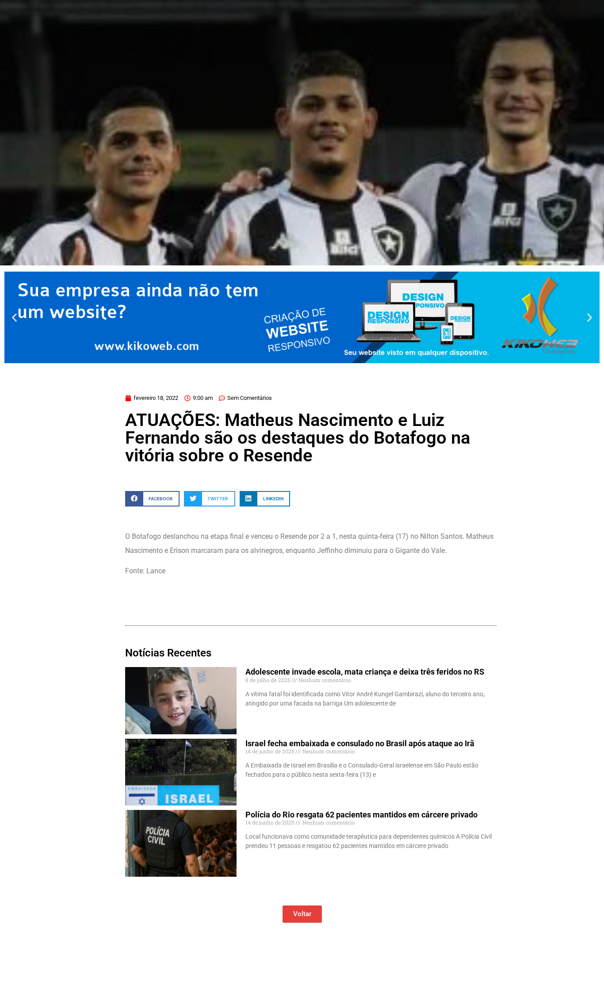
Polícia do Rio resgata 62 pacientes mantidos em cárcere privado (361, 814)
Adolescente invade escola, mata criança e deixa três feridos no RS (364, 671)
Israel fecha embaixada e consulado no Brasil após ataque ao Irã (359, 743)
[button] (14, 317)
